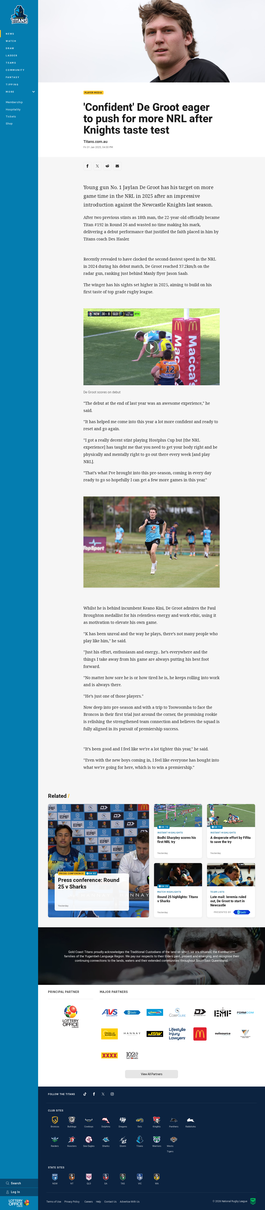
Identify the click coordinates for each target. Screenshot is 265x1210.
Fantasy (12, 77)
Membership (14, 102)
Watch (11, 40)
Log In (15, 1192)
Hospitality (13, 109)
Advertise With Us (130, 1201)
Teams (11, 62)
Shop (9, 123)
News (10, 33)
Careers (88, 1201)
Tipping (12, 84)
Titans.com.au (95, 141)
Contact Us (110, 1201)
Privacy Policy (72, 1201)
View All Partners (151, 1074)
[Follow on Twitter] (103, 1094)
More (10, 91)
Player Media (93, 92)
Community (15, 69)
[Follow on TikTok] (85, 1094)
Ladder (12, 55)
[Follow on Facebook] (94, 1094)
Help (98, 1201)
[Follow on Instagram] (112, 1094)
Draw (10, 48)
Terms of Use (53, 1201)
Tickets (11, 116)
